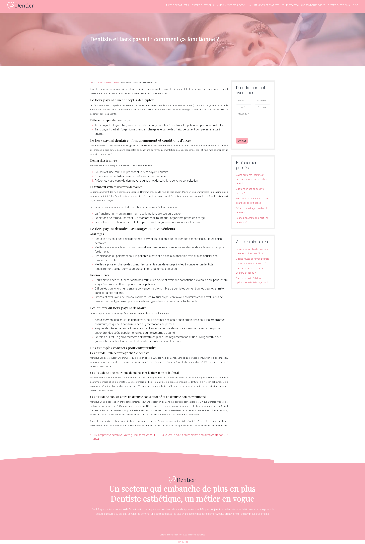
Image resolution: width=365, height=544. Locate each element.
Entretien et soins (203, 5)
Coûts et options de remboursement (303, 5)
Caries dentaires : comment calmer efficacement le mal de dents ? (251, 179)
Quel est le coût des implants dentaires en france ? (193, 435)
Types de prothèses (177, 5)
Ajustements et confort (264, 5)
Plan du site (182, 542)
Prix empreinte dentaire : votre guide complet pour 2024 (124, 437)
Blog (355, 5)
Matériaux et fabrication (232, 5)
